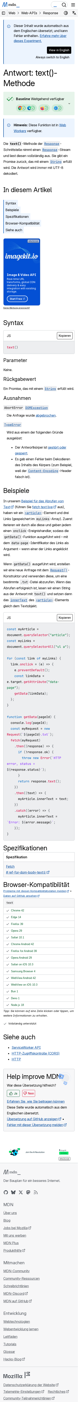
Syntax (10, 203)
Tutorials (9, 1344)
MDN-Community (16, 1271)
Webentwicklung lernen (20, 1329)
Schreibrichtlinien (16, 1286)
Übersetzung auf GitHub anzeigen (32, 1119)
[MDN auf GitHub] (5, 1192)
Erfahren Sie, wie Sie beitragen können (36, 1101)
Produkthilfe (12, 1250)
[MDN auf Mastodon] (28, 1192)
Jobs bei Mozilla (15, 1228)
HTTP (16, 1059)
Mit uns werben (14, 1235)
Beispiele (12, 210)
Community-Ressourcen (21, 1278)
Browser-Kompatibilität (22, 223)
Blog (6, 1220)
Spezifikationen (17, 216)
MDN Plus (11, 1243)
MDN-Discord (13, 1293)
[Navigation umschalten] (73, 5)
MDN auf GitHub (15, 1301)
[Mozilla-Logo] (16, 1375)
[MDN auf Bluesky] (13, 1192)
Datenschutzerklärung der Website (29, 1385)
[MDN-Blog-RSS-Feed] (35, 1192)
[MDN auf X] (20, 1192)
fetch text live (42, 507)
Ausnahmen (17, 398)
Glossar (9, 1352)
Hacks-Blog (12, 1359)
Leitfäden (10, 1336)
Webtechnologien (16, 1321)
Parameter (15, 360)
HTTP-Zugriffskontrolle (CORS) (36, 1053)
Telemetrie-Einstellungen (22, 1391)
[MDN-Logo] (12, 1172)
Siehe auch (13, 230)
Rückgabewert (19, 379)
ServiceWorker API (26, 1047)
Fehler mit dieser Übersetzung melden (35, 1125)
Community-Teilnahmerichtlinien (27, 1398)
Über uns (10, 1213)
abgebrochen (46, 415)
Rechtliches (56, 1391)
